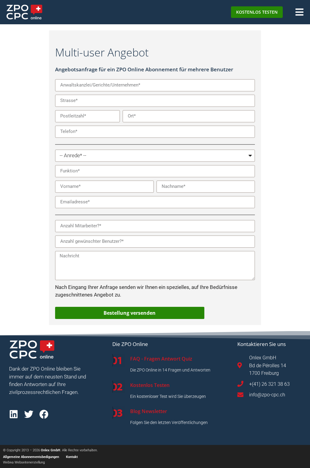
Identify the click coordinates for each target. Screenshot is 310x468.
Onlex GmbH (50, 450)
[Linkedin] (13, 414)
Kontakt (72, 457)
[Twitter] (28, 414)
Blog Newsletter (148, 411)
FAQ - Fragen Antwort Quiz (161, 358)
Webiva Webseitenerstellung (24, 462)
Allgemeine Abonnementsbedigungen (31, 457)
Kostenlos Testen (150, 385)
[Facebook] (43, 414)
